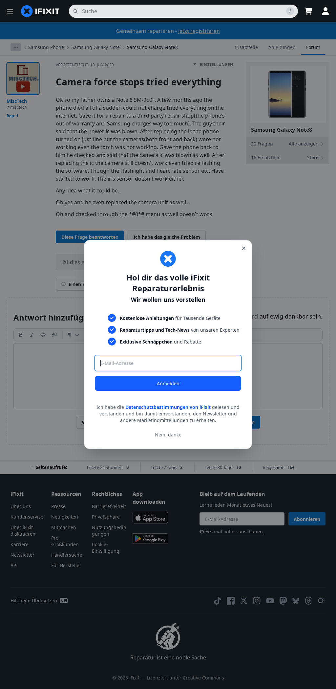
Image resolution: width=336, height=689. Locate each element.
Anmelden (168, 383)
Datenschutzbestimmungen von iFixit (168, 407)
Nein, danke (168, 435)
